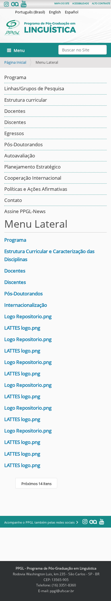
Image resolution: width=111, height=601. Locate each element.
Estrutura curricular (25, 100)
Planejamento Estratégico (32, 166)
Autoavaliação (19, 155)
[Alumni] (15, 4)
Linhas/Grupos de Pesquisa (34, 88)
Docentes (14, 111)
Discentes (15, 122)
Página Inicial (15, 62)
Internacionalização (25, 305)
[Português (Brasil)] (55, 27)
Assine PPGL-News (25, 211)
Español (71, 12)
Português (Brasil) (30, 12)
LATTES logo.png (22, 327)
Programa (15, 77)
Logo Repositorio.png (28, 316)
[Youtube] (23, 4)
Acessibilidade (80, 3)
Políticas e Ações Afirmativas (35, 189)
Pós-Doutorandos (23, 144)
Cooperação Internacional (32, 178)
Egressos (14, 133)
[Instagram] (7, 4)
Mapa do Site (61, 3)
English (55, 12)
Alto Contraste (101, 3)
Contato (13, 200)
